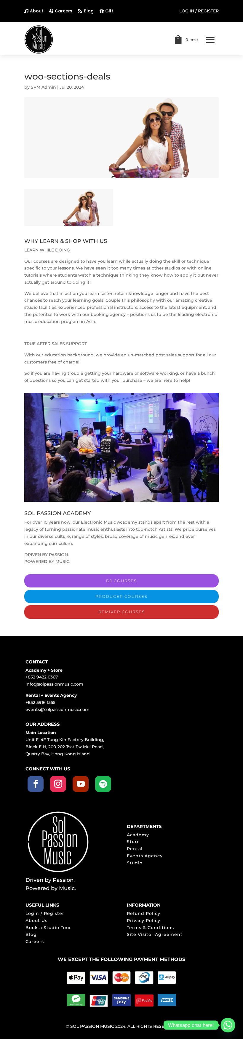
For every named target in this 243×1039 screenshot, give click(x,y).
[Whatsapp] (227, 1025)
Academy (138, 834)
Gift (109, 11)
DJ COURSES (121, 580)
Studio (135, 863)
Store (133, 841)
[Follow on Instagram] (58, 784)
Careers (63, 11)
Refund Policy (143, 913)
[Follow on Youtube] (81, 784)
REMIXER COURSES (121, 611)
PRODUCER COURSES (121, 596)
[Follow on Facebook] (35, 784)
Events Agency (145, 855)
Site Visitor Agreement (155, 934)
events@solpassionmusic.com (57, 709)
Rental (135, 848)
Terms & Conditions (150, 927)
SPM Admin (43, 87)
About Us (36, 920)
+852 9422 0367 (41, 677)
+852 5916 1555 (40, 702)
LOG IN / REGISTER (199, 11)
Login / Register (44, 913)
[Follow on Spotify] (103, 784)
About (36, 11)
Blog (89, 11)
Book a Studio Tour (48, 927)
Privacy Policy (143, 920)
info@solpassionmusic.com (54, 684)
